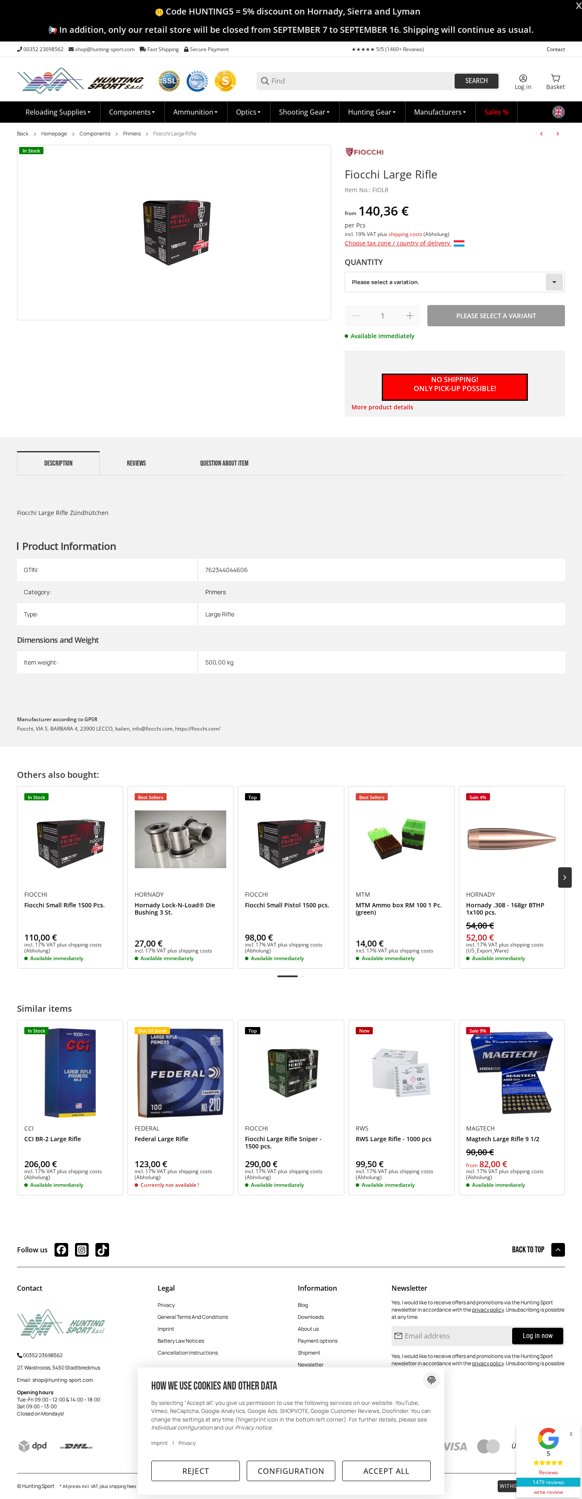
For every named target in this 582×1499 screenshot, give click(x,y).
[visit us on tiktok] (102, 1250)
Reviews (548, 1472)
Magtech (480, 1128)
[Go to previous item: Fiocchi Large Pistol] (541, 134)
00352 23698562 (43, 49)
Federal (147, 1128)
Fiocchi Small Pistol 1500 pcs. (287, 905)
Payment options (317, 1340)
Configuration (291, 1471)
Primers (132, 133)
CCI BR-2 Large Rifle (52, 1139)
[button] (441, 112)
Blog (303, 1305)
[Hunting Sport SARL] (81, 80)
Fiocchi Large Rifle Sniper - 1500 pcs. (283, 1143)
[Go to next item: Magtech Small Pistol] (557, 134)
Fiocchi (35, 895)
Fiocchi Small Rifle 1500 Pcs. (64, 905)
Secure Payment (209, 49)
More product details (382, 407)
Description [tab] (58, 463)
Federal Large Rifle (161, 1139)
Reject (195, 1471)
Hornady (149, 895)
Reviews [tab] (136, 463)
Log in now (538, 1336)
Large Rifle (219, 614)
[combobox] (455, 282)
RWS (362, 1128)
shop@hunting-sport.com (105, 49)
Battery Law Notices (181, 1340)
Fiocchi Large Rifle (174, 133)
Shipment (309, 1352)
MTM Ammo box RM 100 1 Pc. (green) (399, 909)
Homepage (54, 133)
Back (23, 133)
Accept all (386, 1471)
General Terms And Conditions (193, 1317)
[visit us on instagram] (82, 1250)
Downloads (311, 1317)
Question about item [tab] (224, 463)
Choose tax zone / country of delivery (398, 243)
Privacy (166, 1305)
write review (548, 1492)
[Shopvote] (225, 81)
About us (308, 1328)
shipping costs (406, 234)
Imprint (166, 1328)
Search (476, 81)
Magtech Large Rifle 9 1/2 (502, 1139)
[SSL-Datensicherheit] (169, 81)
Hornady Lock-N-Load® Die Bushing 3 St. (175, 909)
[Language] (558, 112)
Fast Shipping (163, 49)
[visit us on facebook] (61, 1250)
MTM (363, 895)
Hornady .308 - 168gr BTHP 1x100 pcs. (505, 909)
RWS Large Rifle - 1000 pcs (394, 1139)
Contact (556, 49)
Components (95, 133)
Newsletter (310, 1364)
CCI (29, 1128)
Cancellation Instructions (188, 1352)
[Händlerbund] (197, 81)
